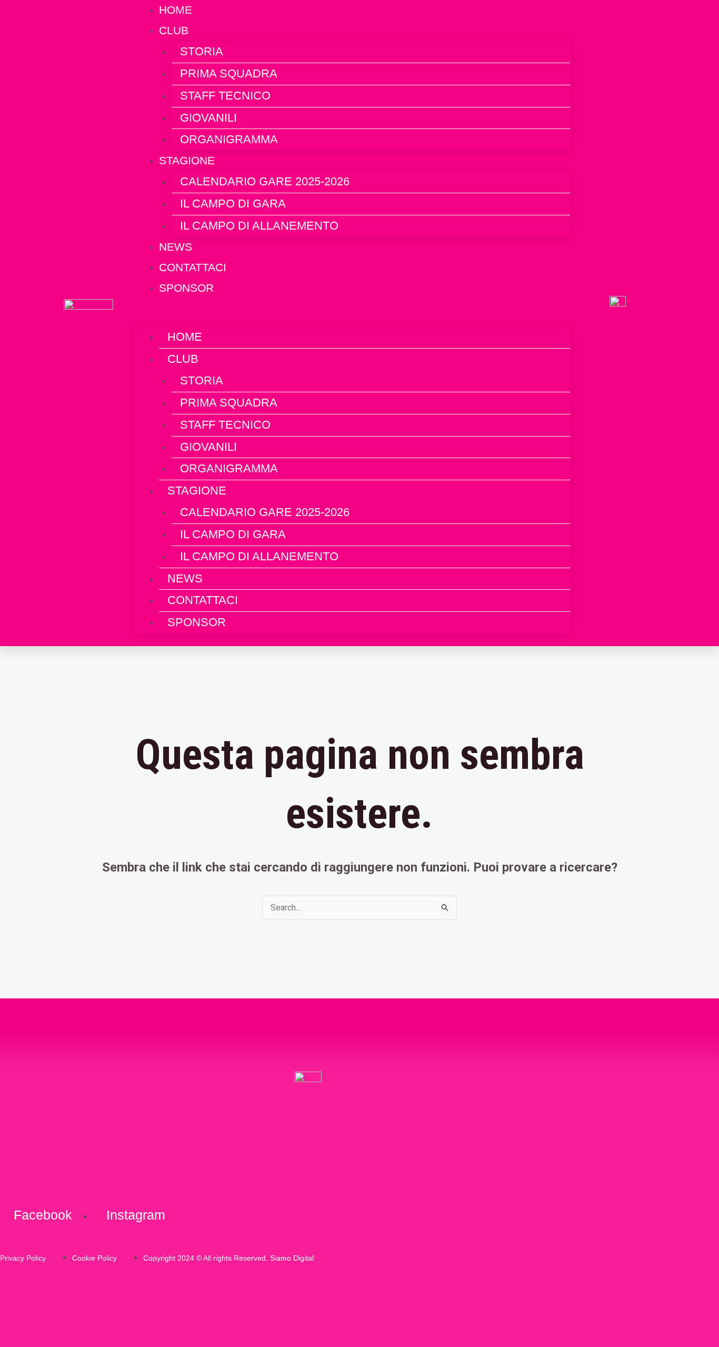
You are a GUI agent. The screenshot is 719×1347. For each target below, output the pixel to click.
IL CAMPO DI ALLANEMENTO (259, 225)
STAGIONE (187, 160)
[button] (352, 319)
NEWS (185, 578)
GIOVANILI (208, 117)
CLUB (173, 30)
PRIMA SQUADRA (228, 73)
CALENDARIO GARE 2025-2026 (264, 181)
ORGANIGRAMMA (229, 139)
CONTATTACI (202, 600)
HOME (184, 336)
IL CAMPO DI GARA (233, 203)
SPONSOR (186, 288)
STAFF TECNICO (225, 95)
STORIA (201, 51)
